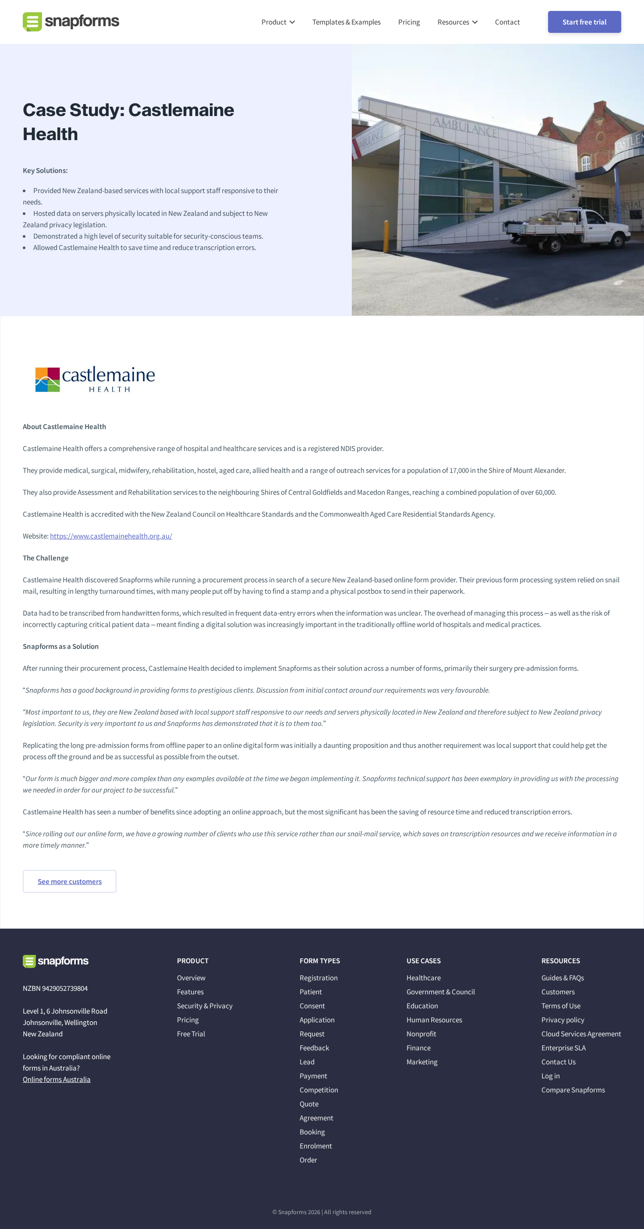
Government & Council (441, 992)
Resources (453, 22)
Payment (313, 1076)
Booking (312, 1132)
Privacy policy (562, 1020)
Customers (558, 992)
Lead (307, 1062)
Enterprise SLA (563, 1048)
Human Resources (434, 1020)
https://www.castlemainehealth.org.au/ (111, 536)
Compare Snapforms (573, 1090)
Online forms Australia (57, 1079)
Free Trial (191, 1034)
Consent (312, 1006)
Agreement (316, 1118)
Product (274, 22)
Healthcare (424, 977)
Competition (319, 1090)
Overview (191, 977)
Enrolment (316, 1146)
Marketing (422, 1062)
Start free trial (585, 22)
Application (317, 1020)
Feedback (314, 1048)
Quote (309, 1104)
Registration (319, 977)
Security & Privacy (205, 1006)
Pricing (409, 22)
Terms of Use (560, 1006)
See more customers (70, 881)
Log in (550, 1076)
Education (422, 1006)
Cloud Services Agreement (581, 1034)
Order (308, 1160)
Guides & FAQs (562, 977)
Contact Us (558, 1062)
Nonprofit (421, 1034)
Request (312, 1034)
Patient (311, 992)
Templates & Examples (346, 22)
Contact (507, 22)
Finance (419, 1048)
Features (190, 992)
